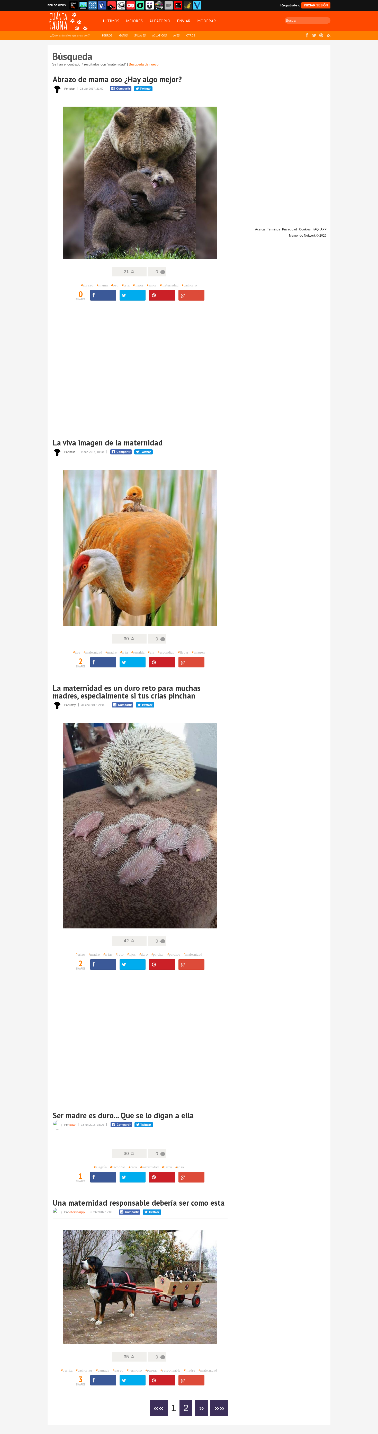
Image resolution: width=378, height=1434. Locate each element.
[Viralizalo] (197, 5)
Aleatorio (159, 20)
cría (126, 285)
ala (151, 652)
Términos (273, 229)
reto (120, 954)
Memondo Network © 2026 (308, 235)
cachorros (84, 1370)
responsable (170, 1370)
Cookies (305, 229)
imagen (198, 652)
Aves (176, 35)
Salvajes (140, 35)
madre (111, 652)
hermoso (134, 1370)
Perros (107, 35)
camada (102, 1370)
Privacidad (289, 229)
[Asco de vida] (73, 5)
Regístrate (288, 5)
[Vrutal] (131, 5)
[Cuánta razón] (83, 5)
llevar (183, 652)
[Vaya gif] (169, 5)
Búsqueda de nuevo (143, 64)
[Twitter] (133, 295)
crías (107, 954)
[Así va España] (111, 5)
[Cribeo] (140, 5)
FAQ (316, 229)
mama (102, 285)
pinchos (173, 954)
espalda (138, 652)
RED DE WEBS (57, 5)
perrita (67, 1370)
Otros (190, 35)
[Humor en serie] (150, 5)
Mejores (134, 20)
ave (76, 652)
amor (152, 285)
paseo (118, 1370)
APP (323, 229)
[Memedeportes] (92, 5)
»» (219, 1408)
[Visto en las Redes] (102, 5)
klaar (72, 1124)
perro (167, 1167)
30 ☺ (129, 638)
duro (143, 954)
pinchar (157, 954)
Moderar (206, 20)
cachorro (189, 285)
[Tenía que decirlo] (178, 5)
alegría (100, 1167)
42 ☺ (129, 940)
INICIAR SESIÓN (316, 5)
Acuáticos (159, 35)
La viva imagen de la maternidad (108, 442)
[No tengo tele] (159, 5)
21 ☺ (129, 271)
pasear (151, 1370)
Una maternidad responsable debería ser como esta (139, 1203)
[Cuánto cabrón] (121, 5)
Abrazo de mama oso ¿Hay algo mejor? (117, 79)
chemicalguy (77, 1212)
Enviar (184, 20)
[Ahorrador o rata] (188, 5)
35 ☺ (129, 1356)
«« (159, 1408)
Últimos (111, 20)
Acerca (260, 229)
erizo (80, 954)
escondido (166, 652)
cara (133, 1167)
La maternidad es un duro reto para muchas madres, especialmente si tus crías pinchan (127, 692)
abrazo (87, 285)
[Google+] (191, 295)
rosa (179, 1167)
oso (115, 285)
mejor (138, 285)
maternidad (169, 285)
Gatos (123, 35)
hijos (131, 954)
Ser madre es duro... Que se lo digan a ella (123, 1115)
